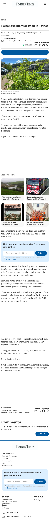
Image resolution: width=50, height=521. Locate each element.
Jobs (3, 463)
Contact (5, 458)
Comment (42, 434)
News (3, 20)
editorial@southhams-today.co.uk (18, 516)
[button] (4, 4)
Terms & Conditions (9, 456)
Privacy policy (7, 461)
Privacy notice (11, 259)
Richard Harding (9, 33)
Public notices (7, 465)
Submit (41, 253)
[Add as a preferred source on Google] (27, 44)
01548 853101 (13, 513)
